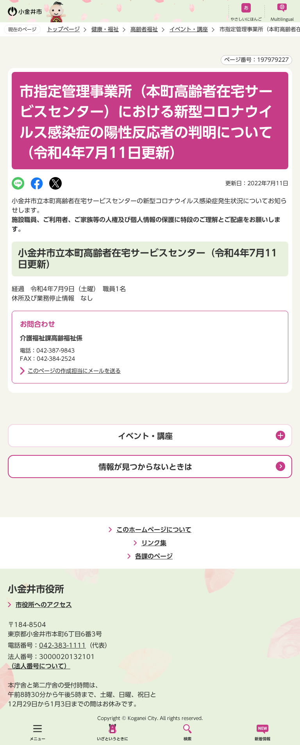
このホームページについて (153, 530)
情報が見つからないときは (145, 467)
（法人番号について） (39, 666)
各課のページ (154, 556)
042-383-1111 (62, 645)
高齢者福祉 (144, 29)
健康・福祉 (105, 29)
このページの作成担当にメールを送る (74, 371)
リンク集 (153, 543)
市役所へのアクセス (44, 605)
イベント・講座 (189, 29)
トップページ (63, 29)
